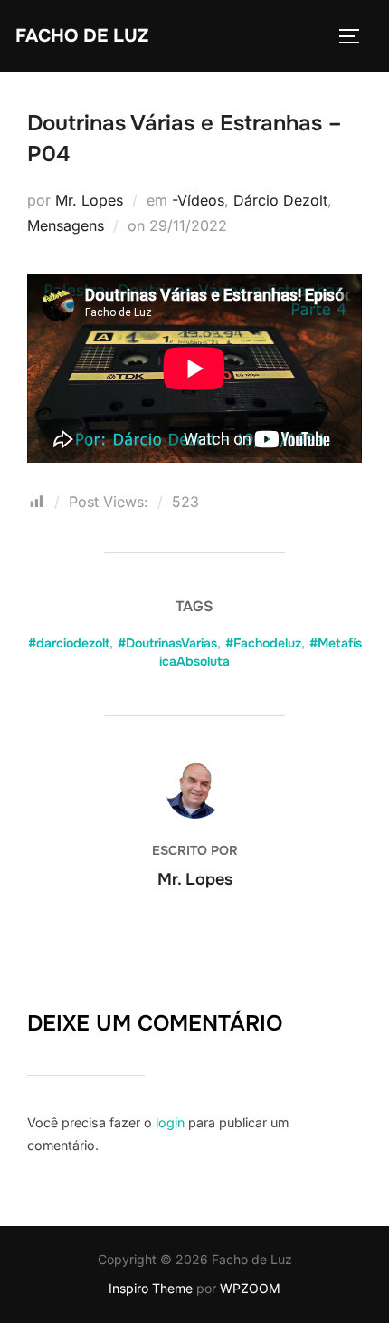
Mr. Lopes (89, 200)
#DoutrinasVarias (167, 643)
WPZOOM (250, 1288)
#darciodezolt (68, 643)
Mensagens (65, 225)
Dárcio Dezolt (280, 200)
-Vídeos (198, 200)
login (170, 1122)
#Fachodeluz (263, 643)
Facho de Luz (81, 35)
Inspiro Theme (151, 1288)
